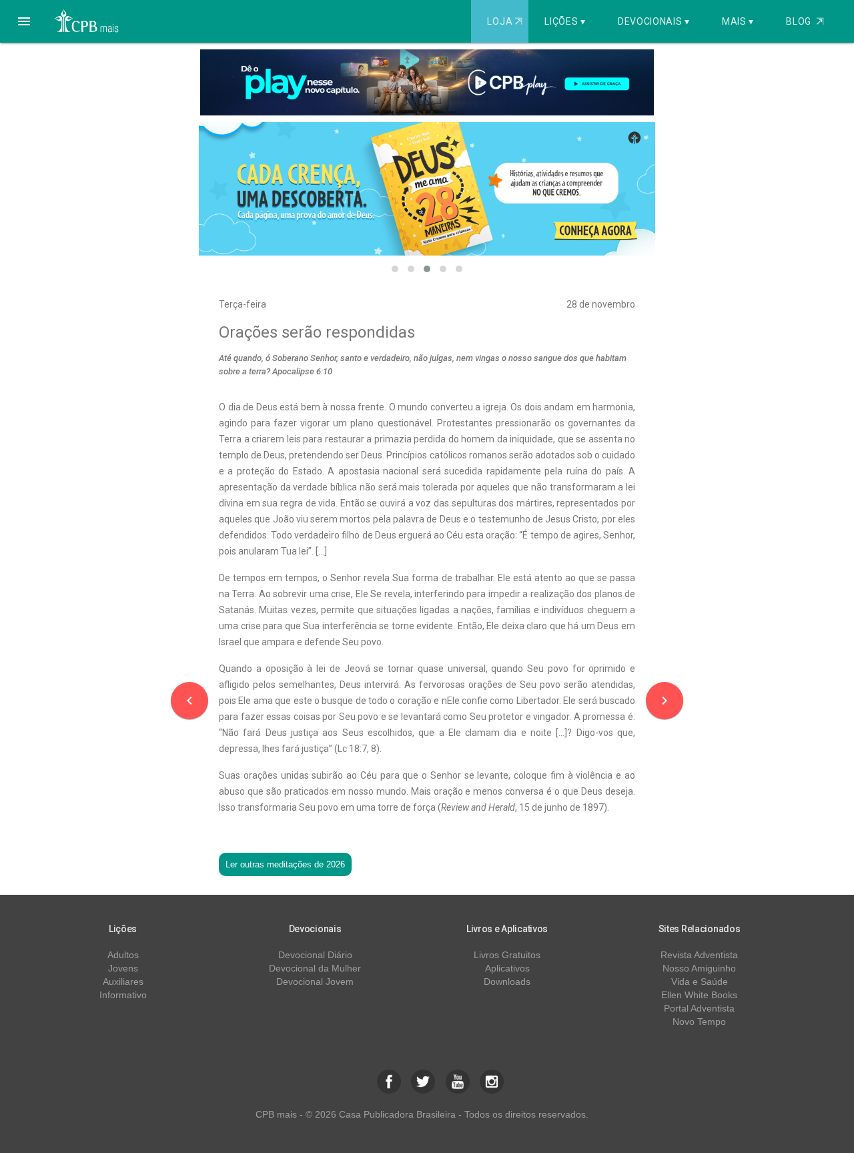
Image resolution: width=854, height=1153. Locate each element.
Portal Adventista (699, 1008)
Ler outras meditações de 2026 (285, 864)
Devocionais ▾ (654, 21)
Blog (805, 21)
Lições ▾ (565, 21)
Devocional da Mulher (315, 968)
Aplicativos (507, 968)
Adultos (123, 954)
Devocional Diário (315, 954)
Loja (504, 21)
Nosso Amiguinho (699, 968)
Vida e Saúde (699, 981)
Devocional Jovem (315, 981)
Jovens (123, 968)
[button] (24, 21)
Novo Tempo (699, 1021)
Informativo (123, 995)
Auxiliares (123, 981)
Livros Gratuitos (507, 954)
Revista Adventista (699, 954)
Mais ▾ (738, 21)
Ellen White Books (699, 995)
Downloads (507, 981)
